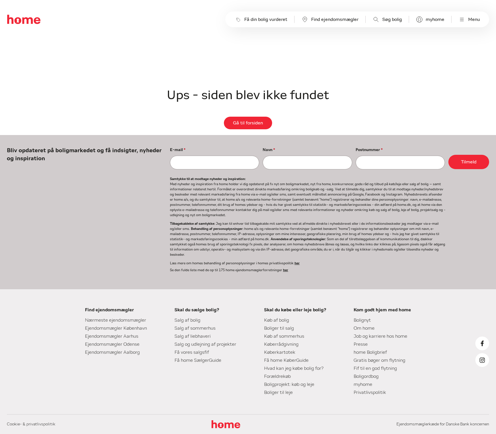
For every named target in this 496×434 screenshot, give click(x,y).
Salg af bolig (187, 320)
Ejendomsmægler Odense (112, 344)
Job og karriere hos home (380, 336)
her (297, 263)
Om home (364, 328)
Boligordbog (366, 376)
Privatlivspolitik (370, 392)
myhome (435, 19)
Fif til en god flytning (375, 368)
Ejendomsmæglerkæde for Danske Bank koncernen (442, 424)
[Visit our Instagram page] (482, 360)
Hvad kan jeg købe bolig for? (293, 368)
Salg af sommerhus (195, 328)
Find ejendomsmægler (335, 19)
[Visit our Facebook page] (482, 343)
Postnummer (369, 150)
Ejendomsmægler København (116, 328)
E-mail (177, 150)
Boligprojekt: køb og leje (289, 384)
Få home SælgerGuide (198, 360)
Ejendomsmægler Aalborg (112, 352)
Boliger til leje (278, 392)
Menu (474, 19)
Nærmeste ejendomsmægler (115, 320)
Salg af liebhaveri (193, 336)
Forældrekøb (277, 376)
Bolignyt (362, 320)
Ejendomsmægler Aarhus (111, 336)
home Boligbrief (370, 352)
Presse (361, 344)
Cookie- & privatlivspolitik (31, 424)
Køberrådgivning (281, 344)
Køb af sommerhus (284, 336)
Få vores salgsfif (192, 352)
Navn (269, 150)
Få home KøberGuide (286, 360)
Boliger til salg (279, 328)
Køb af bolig (276, 320)
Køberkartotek (279, 352)
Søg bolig (392, 19)
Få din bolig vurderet (265, 19)
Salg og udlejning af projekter (205, 344)
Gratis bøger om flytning (379, 360)
